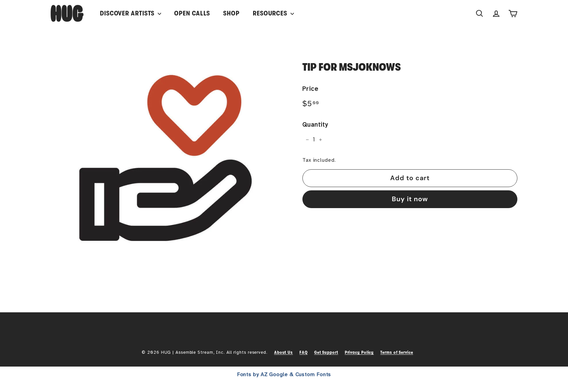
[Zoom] (165, 158)
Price (310, 89)
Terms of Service (396, 352)
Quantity (315, 125)
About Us (283, 352)
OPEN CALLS (192, 13)
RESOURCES (271, 13)
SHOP (231, 13)
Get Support (326, 352)
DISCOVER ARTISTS (128, 13)
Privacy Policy (359, 352)
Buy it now (410, 199)
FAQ (303, 352)
